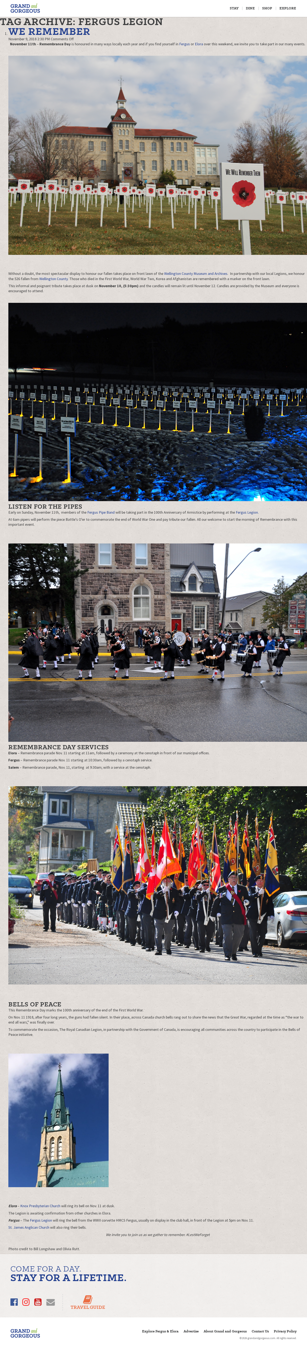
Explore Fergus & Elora (160, 1331)
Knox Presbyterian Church (40, 1205)
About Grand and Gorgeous (225, 1331)
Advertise (191, 1331)
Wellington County (53, 278)
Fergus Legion (41, 1220)
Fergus (184, 44)
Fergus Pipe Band (101, 512)
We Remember (49, 31)
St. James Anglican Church (28, 1227)
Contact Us (260, 1331)
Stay (234, 8)
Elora (199, 44)
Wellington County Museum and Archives (195, 273)
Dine (250, 8)
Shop (267, 8)
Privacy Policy (285, 1331)
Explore (287, 8)
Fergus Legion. (247, 512)
